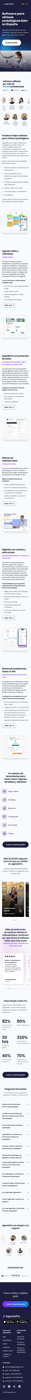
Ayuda (5, 1344)
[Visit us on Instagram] (4, 1386)
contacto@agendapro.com (14, 1367)
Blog (4, 1337)
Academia (6, 1347)
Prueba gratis (12, 42)
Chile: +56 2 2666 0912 (12, 1370)
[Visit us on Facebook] (9, 1386)
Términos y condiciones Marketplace (21, 1350)
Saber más (8, 305)
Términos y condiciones (21, 1343)
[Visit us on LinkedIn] (19, 1386)
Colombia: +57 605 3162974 (14, 1381)
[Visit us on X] (14, 1386)
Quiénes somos (8, 1351)
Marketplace (7, 1340)
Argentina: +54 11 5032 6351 (14, 1377)
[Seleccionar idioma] (23, 4)
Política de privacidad (20, 1338)
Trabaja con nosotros (7, 1355)
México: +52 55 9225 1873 (13, 1374)
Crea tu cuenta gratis (15, 844)
